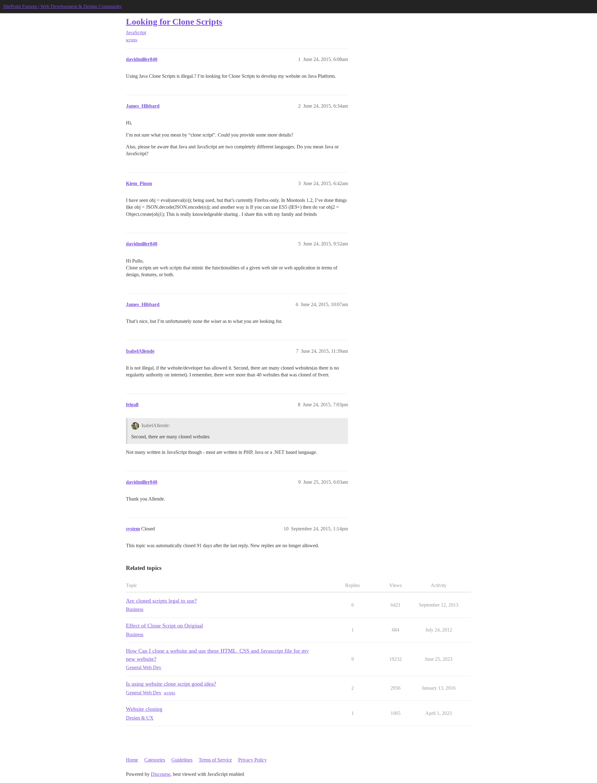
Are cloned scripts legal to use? (161, 601)
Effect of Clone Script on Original (164, 625)
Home (132, 759)
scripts (131, 40)
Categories (154, 759)
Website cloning (144, 709)
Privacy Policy (252, 759)
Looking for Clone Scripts (174, 21)
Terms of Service (215, 759)
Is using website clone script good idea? (171, 684)
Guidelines (181, 759)
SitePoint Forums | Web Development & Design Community (62, 6)
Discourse (160, 774)
